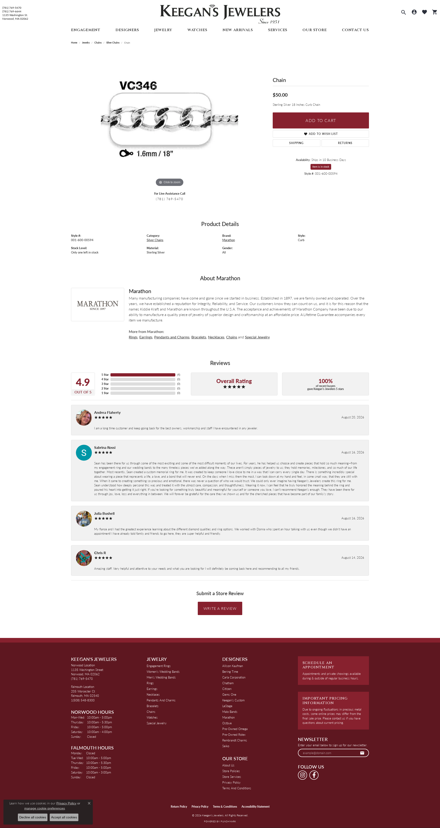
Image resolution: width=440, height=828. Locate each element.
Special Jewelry (257, 337)
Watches (197, 30)
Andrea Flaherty (107, 412)
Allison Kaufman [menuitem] (232, 666)
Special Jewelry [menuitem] (157, 723)
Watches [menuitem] (152, 717)
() (178, 375)
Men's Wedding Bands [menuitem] (161, 677)
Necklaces (216, 337)
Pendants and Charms (172, 337)
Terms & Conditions (225, 807)
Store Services (231, 776)
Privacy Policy (231, 782)
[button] (403, 12)
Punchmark (228, 821)
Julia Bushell (104, 513)
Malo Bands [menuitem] (229, 711)
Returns (345, 143)
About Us (228, 765)
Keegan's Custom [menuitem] (233, 700)
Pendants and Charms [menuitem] (161, 700)
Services (277, 30)
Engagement (85, 30)
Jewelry (163, 30)
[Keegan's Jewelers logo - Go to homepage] (220, 13)
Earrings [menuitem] (152, 688)
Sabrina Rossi (105, 447)
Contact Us (355, 30)
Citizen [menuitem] (226, 688)
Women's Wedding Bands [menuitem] (163, 671)
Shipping (296, 143)
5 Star (105, 375)
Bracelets (198, 337)
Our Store (314, 30)
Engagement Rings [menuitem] (159, 666)
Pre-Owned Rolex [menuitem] (233, 734)
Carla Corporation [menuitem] (233, 677)
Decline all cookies (32, 817)
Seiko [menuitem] (225, 746)
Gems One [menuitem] (229, 694)
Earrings (145, 337)
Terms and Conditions (236, 788)
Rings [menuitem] (150, 683)
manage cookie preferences (44, 808)
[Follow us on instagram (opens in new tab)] (302, 775)
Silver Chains (112, 42)
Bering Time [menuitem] (230, 671)
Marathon (228, 240)
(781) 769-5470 (11, 8)
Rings (133, 337)
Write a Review (220, 608)
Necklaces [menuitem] (153, 694)
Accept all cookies (64, 817)
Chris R (100, 552)
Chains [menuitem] (151, 711)
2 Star (105, 388)
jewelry (86, 42)
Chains (98, 42)
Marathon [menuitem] (228, 717)
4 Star (105, 379)
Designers (127, 30)
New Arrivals (238, 30)
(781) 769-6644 (11, 11)
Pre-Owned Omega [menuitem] (235, 729)
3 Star (105, 384)
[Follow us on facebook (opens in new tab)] (314, 775)
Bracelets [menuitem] (153, 706)
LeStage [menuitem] (227, 706)
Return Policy (179, 807)
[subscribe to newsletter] (362, 753)
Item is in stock (320, 166)
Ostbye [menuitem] (227, 723)
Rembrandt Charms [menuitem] (234, 740)
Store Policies (231, 771)
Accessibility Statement (256, 807)
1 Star (105, 393)
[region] (169, 119)
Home (74, 42)
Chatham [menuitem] (228, 683)
